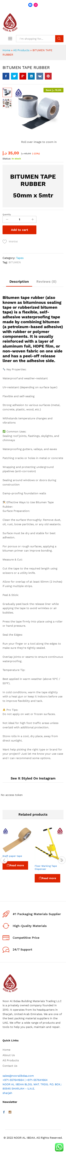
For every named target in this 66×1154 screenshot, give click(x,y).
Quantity (7, 214)
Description (19, 281)
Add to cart (19, 230)
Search (59, 38)
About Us (9, 1055)
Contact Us (10, 1065)
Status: (7, 158)
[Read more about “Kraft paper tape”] (9, 850)
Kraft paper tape (12, 856)
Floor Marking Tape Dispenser (46, 867)
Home (6, 50)
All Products (21, 50)
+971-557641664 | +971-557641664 (25, 1080)
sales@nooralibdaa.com (18, 1075)
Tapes (20, 258)
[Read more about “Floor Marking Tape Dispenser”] (41, 860)
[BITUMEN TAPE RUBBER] (6, 76)
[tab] (19, 283)
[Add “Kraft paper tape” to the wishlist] (25, 850)
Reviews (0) (46, 281)
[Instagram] (10, 1112)
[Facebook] (4, 1112)
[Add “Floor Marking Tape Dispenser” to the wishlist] (57, 860)
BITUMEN (15, 262)
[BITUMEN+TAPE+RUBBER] (14, 76)
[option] (17, 853)
